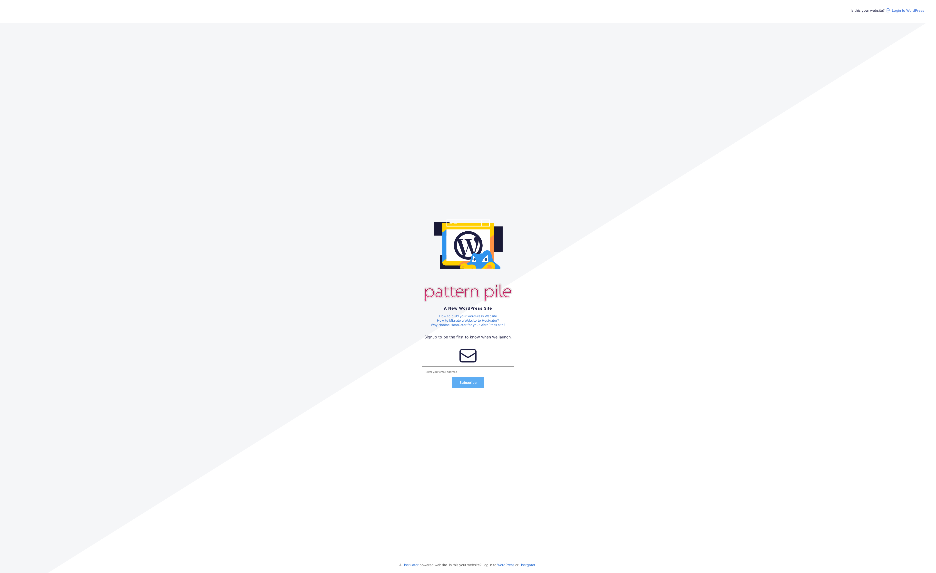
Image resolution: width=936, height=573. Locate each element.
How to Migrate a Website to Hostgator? (468, 320)
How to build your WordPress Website (468, 316)
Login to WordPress (908, 10)
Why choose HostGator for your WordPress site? (468, 325)
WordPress (505, 565)
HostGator (410, 565)
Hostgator (527, 565)
